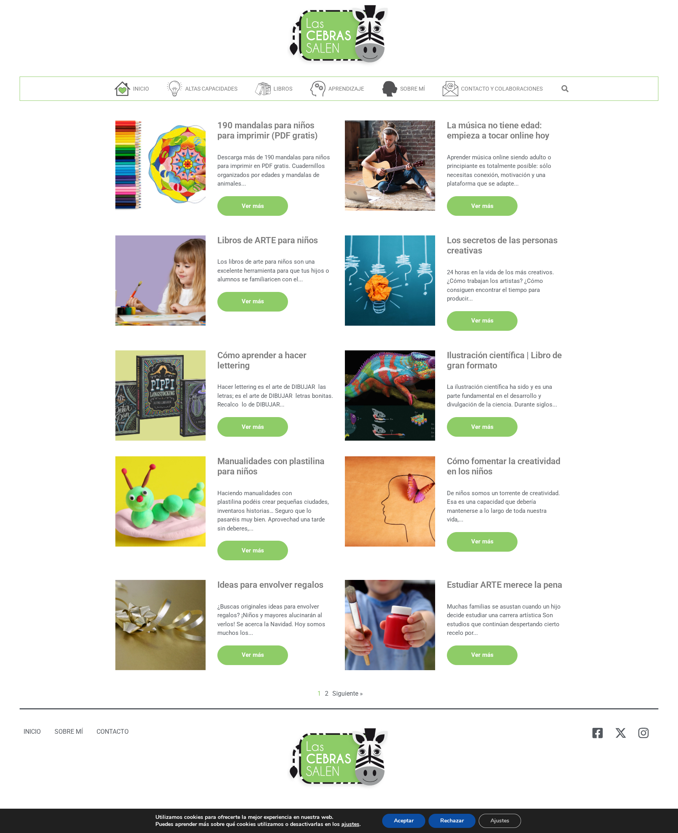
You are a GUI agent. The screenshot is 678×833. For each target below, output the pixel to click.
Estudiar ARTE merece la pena (504, 585)
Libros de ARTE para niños (267, 240)
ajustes (350, 824)
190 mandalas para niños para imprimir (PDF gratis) (267, 130)
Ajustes (499, 820)
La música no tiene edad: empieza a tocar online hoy (498, 130)
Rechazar (452, 820)
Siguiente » (347, 693)
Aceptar (404, 820)
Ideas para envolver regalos (270, 585)
